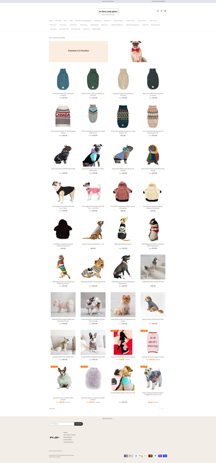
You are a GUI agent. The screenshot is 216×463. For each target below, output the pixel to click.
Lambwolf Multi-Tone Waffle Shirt (63, 357)
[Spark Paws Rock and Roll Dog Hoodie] (63, 154)
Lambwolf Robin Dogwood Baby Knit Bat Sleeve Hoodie (63, 320)
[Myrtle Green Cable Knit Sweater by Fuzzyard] (93, 78)
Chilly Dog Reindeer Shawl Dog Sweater (93, 282)
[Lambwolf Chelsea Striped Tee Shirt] (152, 267)
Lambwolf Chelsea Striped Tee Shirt (153, 282)
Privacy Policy (68, 440)
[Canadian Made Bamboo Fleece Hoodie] (123, 378)
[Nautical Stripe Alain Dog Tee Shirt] (152, 304)
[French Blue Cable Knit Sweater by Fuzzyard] (63, 78)
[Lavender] (93, 394)
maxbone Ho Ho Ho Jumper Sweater (153, 357)
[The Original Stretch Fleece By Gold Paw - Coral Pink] (93, 191)
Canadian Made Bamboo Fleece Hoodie (123, 393)
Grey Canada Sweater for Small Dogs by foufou (63, 132)
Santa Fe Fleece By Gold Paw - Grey (93, 244)
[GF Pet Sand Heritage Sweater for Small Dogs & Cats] (152, 116)
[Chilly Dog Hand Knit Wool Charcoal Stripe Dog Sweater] (63, 267)
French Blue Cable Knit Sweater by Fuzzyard (63, 94)
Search (66, 432)
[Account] (161, 11)
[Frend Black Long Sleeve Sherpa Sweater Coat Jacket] (63, 229)
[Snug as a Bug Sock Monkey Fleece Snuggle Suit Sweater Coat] (152, 378)
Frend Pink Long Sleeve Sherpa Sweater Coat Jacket (123, 207)
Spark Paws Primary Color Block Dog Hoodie (152, 169)
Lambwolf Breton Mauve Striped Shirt (93, 357)
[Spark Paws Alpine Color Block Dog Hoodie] (123, 154)
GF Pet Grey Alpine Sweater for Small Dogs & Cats (93, 132)
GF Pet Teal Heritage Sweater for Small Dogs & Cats (123, 132)
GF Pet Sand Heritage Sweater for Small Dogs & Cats (153, 132)
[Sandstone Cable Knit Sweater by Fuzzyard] (123, 78)
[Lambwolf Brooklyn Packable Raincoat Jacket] (123, 304)
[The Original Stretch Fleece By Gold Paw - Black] (63, 191)
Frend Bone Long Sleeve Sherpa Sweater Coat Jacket (153, 207)
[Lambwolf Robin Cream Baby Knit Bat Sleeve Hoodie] (93, 304)
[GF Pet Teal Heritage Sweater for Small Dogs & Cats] (123, 116)
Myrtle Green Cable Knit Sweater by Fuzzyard (93, 94)
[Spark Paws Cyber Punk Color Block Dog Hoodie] (93, 154)
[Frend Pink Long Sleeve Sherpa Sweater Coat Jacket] (123, 191)
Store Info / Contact (70, 435)
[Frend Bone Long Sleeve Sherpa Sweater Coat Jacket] (152, 191)
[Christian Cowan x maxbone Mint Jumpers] (63, 378)
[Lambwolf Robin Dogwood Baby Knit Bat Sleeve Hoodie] (63, 304)
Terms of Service (68, 442)
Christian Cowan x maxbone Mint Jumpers (63, 399)
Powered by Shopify (55, 457)
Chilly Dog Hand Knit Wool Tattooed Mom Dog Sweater (153, 245)
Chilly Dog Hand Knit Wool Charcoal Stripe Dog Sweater (63, 282)
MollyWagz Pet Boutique (67, 455)
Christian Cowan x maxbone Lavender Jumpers (93, 399)
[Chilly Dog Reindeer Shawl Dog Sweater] (93, 267)
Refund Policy (68, 437)
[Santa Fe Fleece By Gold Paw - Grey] (93, 229)
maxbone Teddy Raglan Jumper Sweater (123, 357)
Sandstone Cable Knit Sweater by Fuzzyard (123, 94)
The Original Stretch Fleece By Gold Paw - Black (63, 207)
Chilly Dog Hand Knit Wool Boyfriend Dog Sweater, (123, 282)
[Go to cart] (165, 11)
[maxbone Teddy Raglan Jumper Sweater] (123, 342)
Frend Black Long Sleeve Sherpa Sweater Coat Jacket (63, 245)
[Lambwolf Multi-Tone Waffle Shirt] (63, 342)
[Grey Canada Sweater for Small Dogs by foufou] (63, 116)
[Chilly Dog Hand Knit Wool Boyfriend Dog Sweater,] (123, 267)
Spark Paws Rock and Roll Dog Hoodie (63, 169)
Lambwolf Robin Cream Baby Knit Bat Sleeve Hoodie (93, 320)
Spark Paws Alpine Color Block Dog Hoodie (123, 169)
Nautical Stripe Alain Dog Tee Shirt (153, 319)
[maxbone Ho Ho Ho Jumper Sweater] (152, 342)
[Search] (158, 11)
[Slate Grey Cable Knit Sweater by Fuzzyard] (152, 78)
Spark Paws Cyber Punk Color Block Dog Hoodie (93, 169)
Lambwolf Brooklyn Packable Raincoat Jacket (123, 320)
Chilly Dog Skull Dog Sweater (123, 244)
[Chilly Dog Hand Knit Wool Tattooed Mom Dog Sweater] (152, 229)
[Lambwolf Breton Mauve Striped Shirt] (93, 342)
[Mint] (63, 394)
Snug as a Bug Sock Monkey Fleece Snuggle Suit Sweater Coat (153, 393)
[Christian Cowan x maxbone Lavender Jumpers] (93, 378)
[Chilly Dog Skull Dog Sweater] (123, 229)
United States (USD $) (158, 1)
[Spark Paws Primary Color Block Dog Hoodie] (152, 154)
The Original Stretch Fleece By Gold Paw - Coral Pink (93, 207)
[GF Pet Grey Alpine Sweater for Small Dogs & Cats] (93, 113)
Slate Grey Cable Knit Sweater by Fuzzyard (153, 94)
